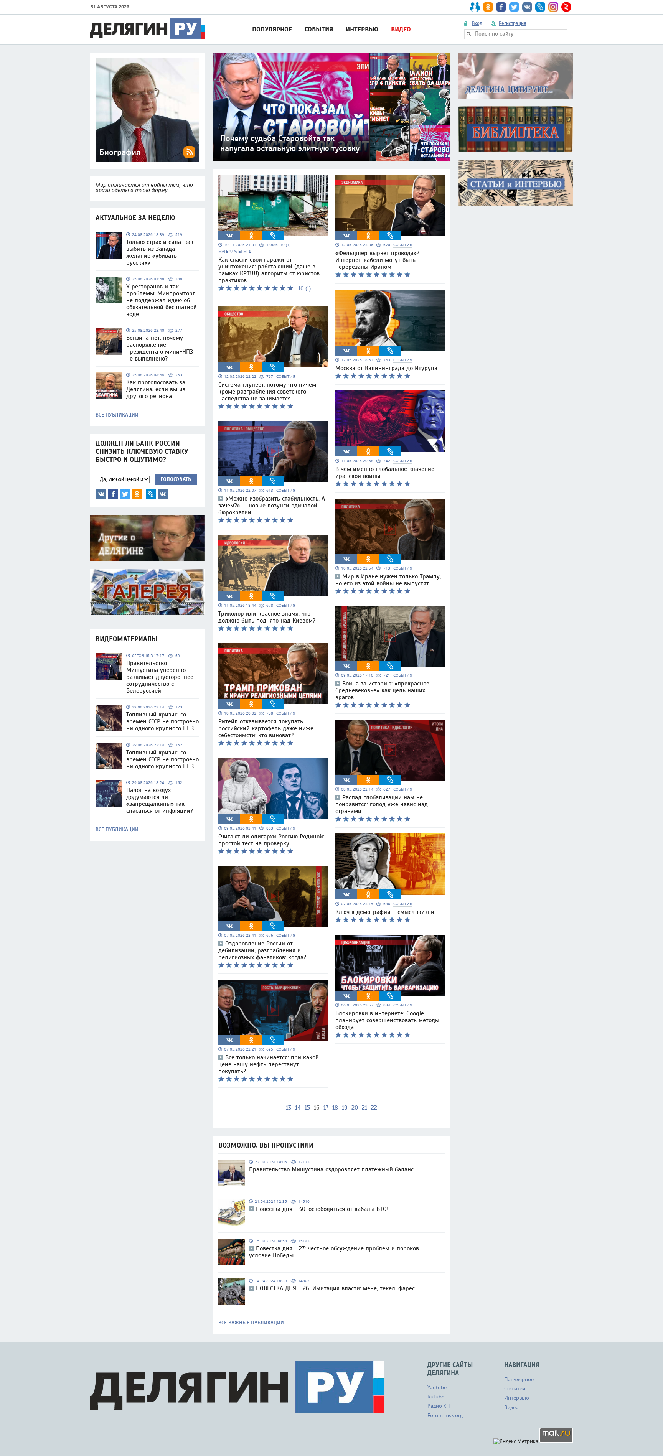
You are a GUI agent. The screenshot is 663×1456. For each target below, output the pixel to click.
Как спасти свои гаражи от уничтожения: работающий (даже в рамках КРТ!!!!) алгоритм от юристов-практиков (270, 270)
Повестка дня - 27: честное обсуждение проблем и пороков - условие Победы (336, 1252)
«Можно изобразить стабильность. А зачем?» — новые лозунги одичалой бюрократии (271, 505)
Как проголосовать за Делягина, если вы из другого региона (155, 389)
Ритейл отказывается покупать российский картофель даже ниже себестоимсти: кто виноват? (265, 728)
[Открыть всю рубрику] (515, 76)
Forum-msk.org (445, 1415)
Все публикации (117, 415)
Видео (401, 29)
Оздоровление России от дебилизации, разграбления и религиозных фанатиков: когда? (262, 950)
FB (113, 494)
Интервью (362, 29)
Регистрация (512, 23)
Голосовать (175, 479)
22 (374, 1107)
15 (307, 1107)
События (319, 29)
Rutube (435, 1396)
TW (125, 494)
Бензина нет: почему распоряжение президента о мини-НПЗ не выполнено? (159, 348)
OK (137, 494)
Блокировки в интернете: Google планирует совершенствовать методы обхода (387, 1020)
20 (354, 1107)
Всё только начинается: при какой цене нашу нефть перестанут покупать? (268, 1064)
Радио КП (438, 1405)
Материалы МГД (234, 251)
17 (325, 1107)
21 (364, 1107)
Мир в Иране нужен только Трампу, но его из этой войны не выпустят (388, 580)
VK (101, 494)
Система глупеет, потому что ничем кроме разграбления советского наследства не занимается (267, 391)
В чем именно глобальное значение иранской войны (384, 472)
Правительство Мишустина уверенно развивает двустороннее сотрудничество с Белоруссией (159, 677)
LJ (151, 494)
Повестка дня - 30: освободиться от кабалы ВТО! (322, 1209)
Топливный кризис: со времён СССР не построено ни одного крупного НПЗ (162, 721)
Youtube (437, 1387)
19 (345, 1107)
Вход (477, 23)
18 (335, 1107)
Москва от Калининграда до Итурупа (386, 368)
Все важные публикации (251, 1323)
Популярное (272, 29)
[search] (469, 34)
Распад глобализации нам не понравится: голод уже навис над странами (381, 804)
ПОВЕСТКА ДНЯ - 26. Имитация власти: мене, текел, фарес (335, 1288)
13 (288, 1107)
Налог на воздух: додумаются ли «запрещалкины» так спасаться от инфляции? (159, 800)
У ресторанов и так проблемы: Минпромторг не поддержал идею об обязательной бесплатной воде (161, 300)
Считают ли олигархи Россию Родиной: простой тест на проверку (271, 840)
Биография (119, 152)
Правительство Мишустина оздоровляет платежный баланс (331, 1169)
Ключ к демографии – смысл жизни (384, 912)
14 (298, 1107)
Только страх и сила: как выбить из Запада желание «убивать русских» (159, 252)
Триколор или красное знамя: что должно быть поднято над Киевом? (266, 617)
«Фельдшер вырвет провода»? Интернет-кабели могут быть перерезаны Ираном (377, 260)
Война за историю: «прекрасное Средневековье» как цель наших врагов (382, 690)
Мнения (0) (163, 494)
